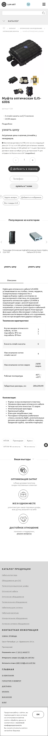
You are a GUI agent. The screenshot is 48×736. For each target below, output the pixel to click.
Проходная (18, 441)
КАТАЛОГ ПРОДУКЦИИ (16, 569)
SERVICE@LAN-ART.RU (25, 663)
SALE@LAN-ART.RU (26, 658)
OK (38, 714)
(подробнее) (30, 153)
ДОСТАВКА (7, 686)
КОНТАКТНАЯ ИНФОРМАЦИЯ (20, 630)
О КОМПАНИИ (8, 675)
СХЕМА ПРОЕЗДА (9, 636)
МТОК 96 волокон (11, 447)
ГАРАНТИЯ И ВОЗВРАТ (11, 681)
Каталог (12, 28)
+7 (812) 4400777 (22, 652)
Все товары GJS (11, 203)
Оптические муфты (11, 31)
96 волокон (29, 447)
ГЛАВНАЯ (8, 669)
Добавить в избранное (31, 197)
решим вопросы (24, 534)
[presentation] (1, 242)
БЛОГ (4, 702)
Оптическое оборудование (31, 28)
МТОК (6, 441)
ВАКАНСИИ (7, 697)
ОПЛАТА (5, 692)
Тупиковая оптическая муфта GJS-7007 (15, 251)
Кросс (30, 441)
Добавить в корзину (25, 169)
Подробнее (7, 124)
